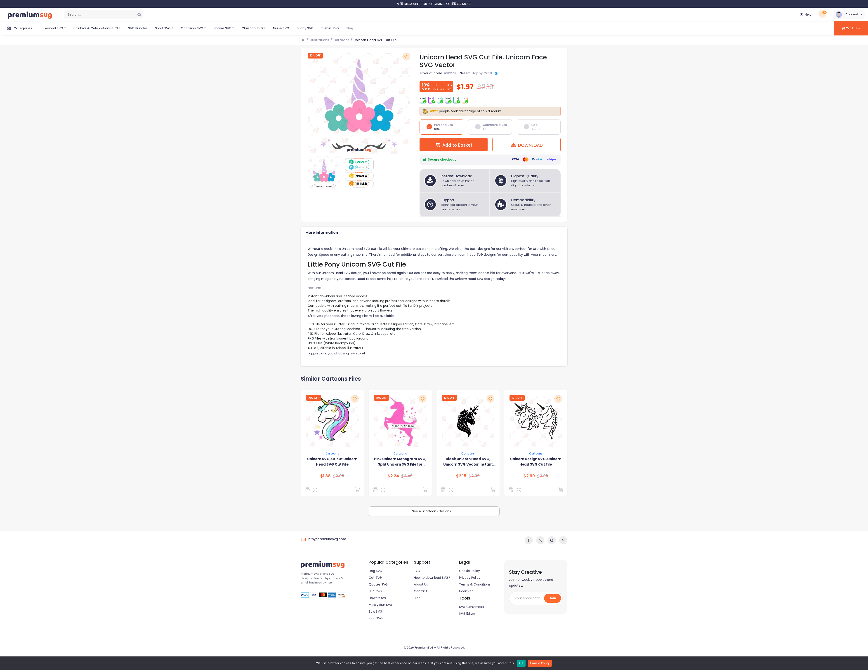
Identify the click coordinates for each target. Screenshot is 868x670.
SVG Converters (471, 606)
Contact (420, 591)
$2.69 (529, 476)
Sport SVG (163, 28)
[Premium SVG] (376, 489)
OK (521, 663)
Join (552, 598)
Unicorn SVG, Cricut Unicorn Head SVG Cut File (332, 462)
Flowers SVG (378, 598)
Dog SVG (375, 571)
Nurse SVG (281, 28)
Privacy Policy (469, 577)
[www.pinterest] (563, 540)
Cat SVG (375, 577)
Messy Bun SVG (380, 604)
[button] (849, 14)
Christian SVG (252, 28)
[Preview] (316, 489)
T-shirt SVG (330, 28)
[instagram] (552, 540)
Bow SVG (375, 611)
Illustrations (319, 40)
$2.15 (461, 476)
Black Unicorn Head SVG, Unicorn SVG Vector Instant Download (468, 462)
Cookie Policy (469, 571)
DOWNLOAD (530, 145)
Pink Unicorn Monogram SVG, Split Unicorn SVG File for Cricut (400, 462)
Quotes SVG (378, 584)
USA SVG (375, 591)
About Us (421, 584)
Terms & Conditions (475, 584)
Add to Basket (457, 145)
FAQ (417, 571)
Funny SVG (305, 28)
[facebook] (529, 540)
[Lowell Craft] (444, 489)
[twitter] (540, 540)
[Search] (139, 14)
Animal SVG (54, 28)
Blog (350, 28)
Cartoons (341, 40)
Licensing (466, 591)
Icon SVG (376, 618)
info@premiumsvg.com (327, 539)
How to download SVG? (432, 577)
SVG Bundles (138, 28)
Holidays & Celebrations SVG (95, 28)
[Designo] (308, 489)
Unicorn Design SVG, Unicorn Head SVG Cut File (535, 462)
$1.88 (325, 476)
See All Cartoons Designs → (434, 511)
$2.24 (393, 476)
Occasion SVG (192, 28)
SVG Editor (467, 613)
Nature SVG (222, 28)
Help (808, 14)
